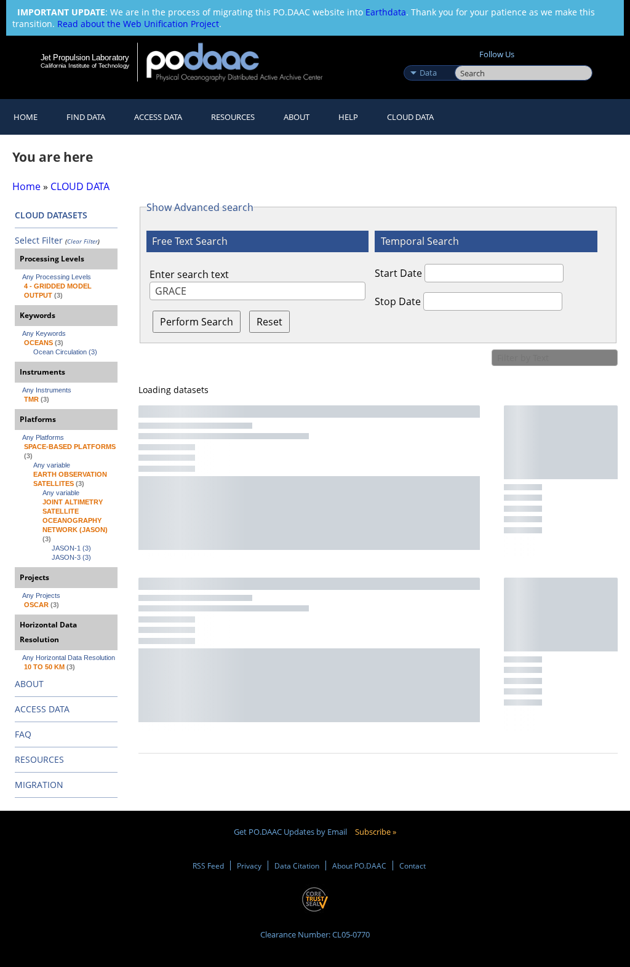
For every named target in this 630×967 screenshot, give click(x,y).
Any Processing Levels (56, 277)
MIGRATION (39, 784)
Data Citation (296, 865)
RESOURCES (233, 116)
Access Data (158, 116)
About (296, 116)
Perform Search (196, 321)
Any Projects (41, 595)
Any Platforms (43, 437)
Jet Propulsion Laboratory (85, 57)
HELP (348, 116)
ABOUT (29, 684)
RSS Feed (208, 865)
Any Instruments (46, 390)
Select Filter (39, 240)
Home (26, 116)
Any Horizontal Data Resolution (68, 657)
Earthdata (385, 12)
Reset (269, 321)
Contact (412, 865)
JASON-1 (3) (71, 548)
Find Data (85, 116)
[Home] (243, 61)
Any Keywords (44, 333)
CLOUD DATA (410, 116)
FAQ (23, 734)
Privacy (249, 865)
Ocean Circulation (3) (65, 352)
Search (468, 59)
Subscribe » (375, 831)
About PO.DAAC (359, 865)
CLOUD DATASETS (51, 215)
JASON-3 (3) (71, 557)
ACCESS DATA (42, 709)
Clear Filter (82, 241)
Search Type (428, 59)
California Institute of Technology (85, 65)
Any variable (51, 465)
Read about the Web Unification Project (138, 24)
